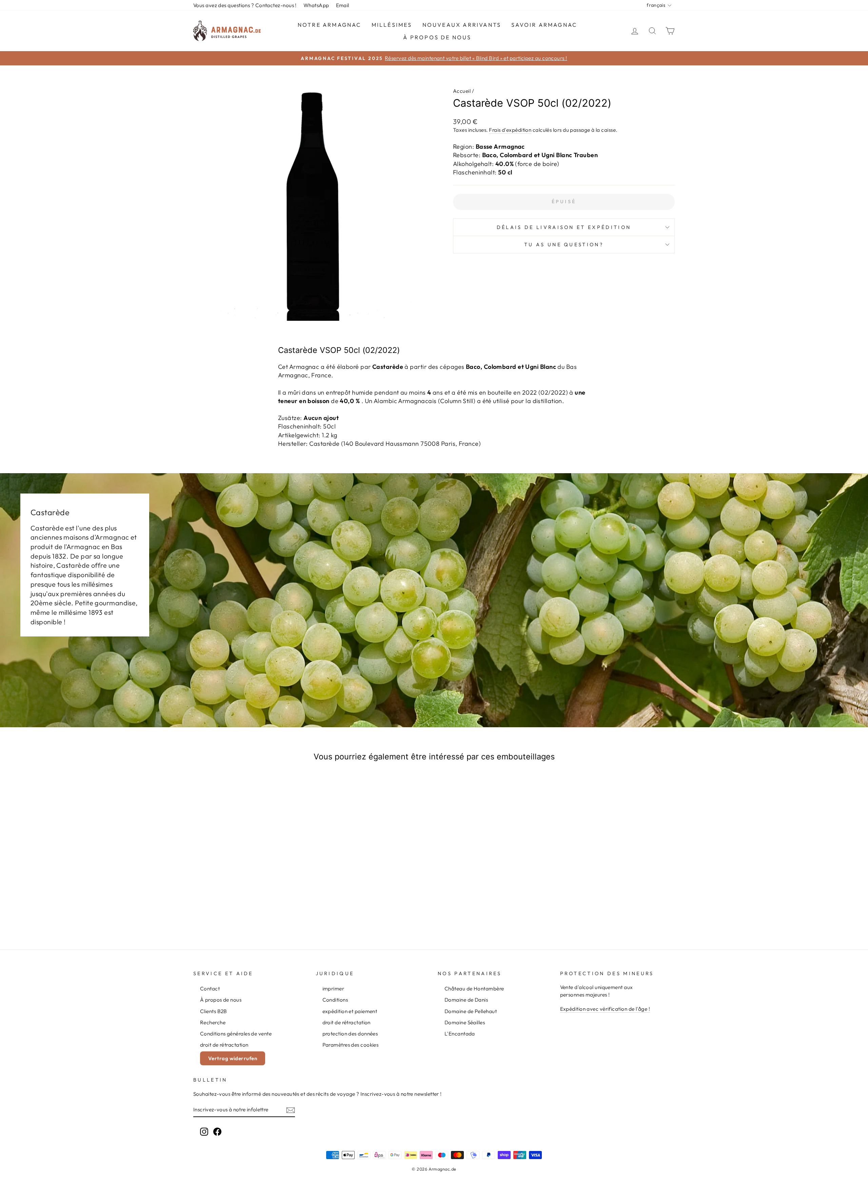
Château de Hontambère (474, 988)
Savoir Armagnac (544, 24)
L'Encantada (460, 1033)
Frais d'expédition (510, 130)
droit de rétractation (224, 1045)
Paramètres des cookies (350, 1045)
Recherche (212, 1022)
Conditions (335, 1000)
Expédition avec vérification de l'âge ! (605, 1009)
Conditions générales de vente (236, 1033)
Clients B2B (213, 1011)
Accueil (462, 91)
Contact (210, 988)
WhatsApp (316, 5)
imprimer (333, 988)
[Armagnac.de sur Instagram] (204, 1131)
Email (342, 5)
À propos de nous (437, 37)
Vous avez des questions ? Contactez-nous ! (245, 5)
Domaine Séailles (465, 1022)
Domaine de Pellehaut (471, 1011)
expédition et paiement (349, 1011)
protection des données (350, 1033)
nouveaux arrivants (461, 24)
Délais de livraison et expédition (564, 227)
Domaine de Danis (466, 1000)
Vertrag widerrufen (232, 1058)
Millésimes (392, 24)
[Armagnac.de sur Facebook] (217, 1131)
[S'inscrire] (290, 1109)
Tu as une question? (564, 245)
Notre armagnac (329, 24)
